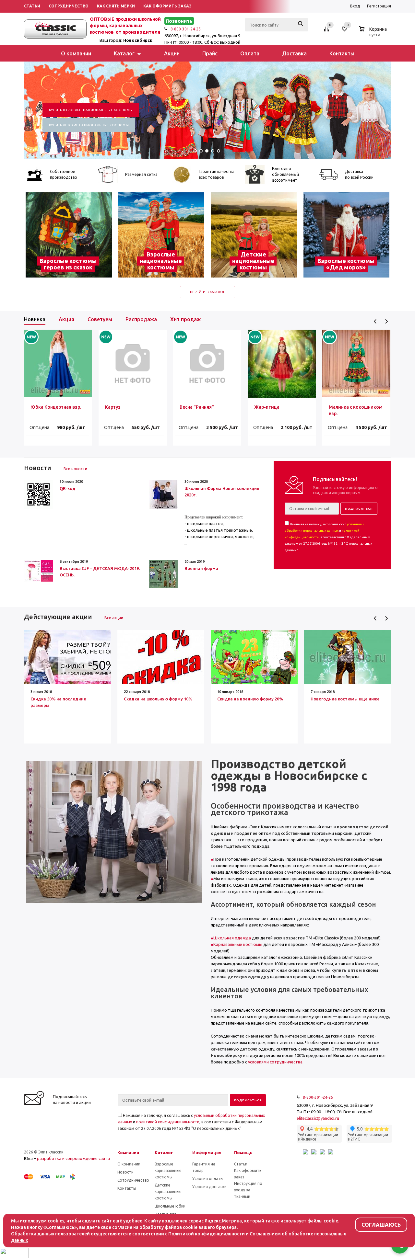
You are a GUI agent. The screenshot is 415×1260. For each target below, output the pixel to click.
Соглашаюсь (381, 1225)
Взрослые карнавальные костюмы (168, 1170)
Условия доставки (209, 1187)
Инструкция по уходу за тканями (248, 1189)
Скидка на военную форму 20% (250, 699)
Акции (172, 53)
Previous (375, 321)
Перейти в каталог (207, 292)
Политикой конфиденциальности (206, 1233)
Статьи (240, 1164)
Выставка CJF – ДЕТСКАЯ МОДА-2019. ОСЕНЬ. (100, 571)
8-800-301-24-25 (186, 29)
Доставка (294, 53)
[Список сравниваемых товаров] (327, 31)
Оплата (249, 53)
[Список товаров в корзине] (374, 33)
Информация (206, 1152)
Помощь (243, 1152)
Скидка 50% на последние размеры (58, 702)
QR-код (68, 488)
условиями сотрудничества (275, 1062)
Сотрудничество (133, 1180)
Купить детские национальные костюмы (89, 125)
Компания (128, 1152)
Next (386, 321)
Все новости (75, 469)
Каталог (125, 53)
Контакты (341, 53)
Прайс (210, 53)
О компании (76, 53)
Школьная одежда (232, 938)
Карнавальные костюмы (237, 944)
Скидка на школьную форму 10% (158, 699)
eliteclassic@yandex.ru (318, 1118)
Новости (125, 1172)
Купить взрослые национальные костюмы (91, 110)
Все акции (113, 618)
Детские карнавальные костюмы (168, 1191)
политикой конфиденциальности (167, 1122)
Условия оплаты (207, 1178)
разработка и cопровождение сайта (73, 1158)
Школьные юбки (170, 1206)
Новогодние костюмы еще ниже (345, 699)
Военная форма (201, 568)
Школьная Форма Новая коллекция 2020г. (221, 491)
